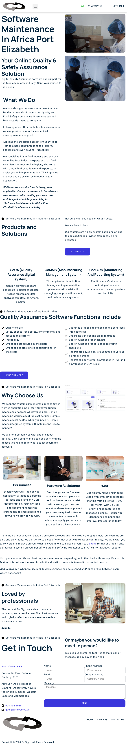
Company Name (94, 674)
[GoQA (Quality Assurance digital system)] (21, 262)
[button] (35, 6)
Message (49, 683)
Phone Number (93, 666)
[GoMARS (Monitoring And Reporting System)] (106, 262)
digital (92, 544)
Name (47, 666)
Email (47, 674)
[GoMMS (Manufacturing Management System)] (63, 262)
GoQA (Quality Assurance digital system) (21, 274)
